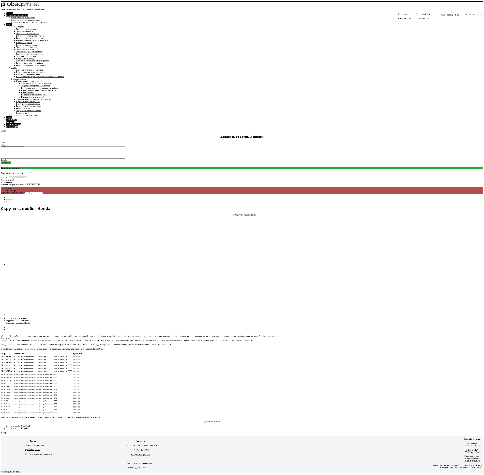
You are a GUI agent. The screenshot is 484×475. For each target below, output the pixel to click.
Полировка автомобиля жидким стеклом (38, 90)
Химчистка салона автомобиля (29, 70)
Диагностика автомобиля (17, 15)
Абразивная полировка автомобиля (36, 83)
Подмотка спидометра (25, 58)
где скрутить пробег (91, 417)
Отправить (6, 163)
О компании (11, 120)
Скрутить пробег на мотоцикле (24, 115)
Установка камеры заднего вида (29, 54)
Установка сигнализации (27, 29)
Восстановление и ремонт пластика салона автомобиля (40, 77)
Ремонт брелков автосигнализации (31, 65)
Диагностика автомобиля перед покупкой (29, 22)
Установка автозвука (25, 49)
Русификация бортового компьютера (32, 40)
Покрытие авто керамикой (32, 97)
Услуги (9, 24)
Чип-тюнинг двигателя (26, 56)
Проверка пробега (24, 43)
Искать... (5, 177)
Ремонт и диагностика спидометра (31, 38)
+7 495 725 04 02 (474, 14)
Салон (14, 68)
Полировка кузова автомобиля (29, 81)
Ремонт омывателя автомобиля (29, 63)
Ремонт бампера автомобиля (28, 106)
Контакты (10, 122)
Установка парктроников (27, 47)
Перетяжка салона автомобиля (29, 74)
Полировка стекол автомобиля (34, 95)
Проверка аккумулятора (26, 45)
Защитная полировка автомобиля (35, 86)
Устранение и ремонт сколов (28, 111)
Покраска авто (22, 113)
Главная (9, 13)
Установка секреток (24, 31)
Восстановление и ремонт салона (30, 72)
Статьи (9, 117)
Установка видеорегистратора (29, 52)
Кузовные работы (18, 79)
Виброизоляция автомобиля (28, 104)
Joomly (4, 160)
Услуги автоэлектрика (34, 445)
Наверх (4, 432)
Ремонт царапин (23, 108)
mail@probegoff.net (450, 14)
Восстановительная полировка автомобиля (39, 88)
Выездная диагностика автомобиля (26, 20)
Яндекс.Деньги (475, 465)
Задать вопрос (12, 126)
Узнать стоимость (13, 124)
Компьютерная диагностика (23, 18)
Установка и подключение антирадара (32, 61)
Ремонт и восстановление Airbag (30, 36)
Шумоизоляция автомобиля (28, 102)
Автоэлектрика (17, 27)
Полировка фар (27, 92)
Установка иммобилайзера (27, 33)
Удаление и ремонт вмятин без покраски (33, 99)
